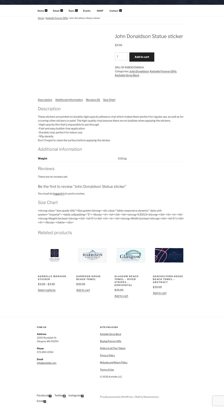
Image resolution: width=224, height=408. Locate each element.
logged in (59, 193)
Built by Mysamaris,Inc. (147, 396)
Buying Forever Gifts (110, 341)
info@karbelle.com (46, 362)
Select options (46, 290)
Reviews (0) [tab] (93, 99)
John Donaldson (139, 71)
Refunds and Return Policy (113, 362)
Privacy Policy (107, 355)
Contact (114, 10)
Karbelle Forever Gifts (57, 18)
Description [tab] (45, 99)
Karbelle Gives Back (127, 75)
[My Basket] (217, 5)
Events (87, 10)
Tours (71, 10)
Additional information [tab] (69, 99)
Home (41, 10)
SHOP (100, 10)
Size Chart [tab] (109, 99)
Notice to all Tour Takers (112, 348)
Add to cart (142, 56)
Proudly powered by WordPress (116, 396)
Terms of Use (107, 369)
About (56, 10)
